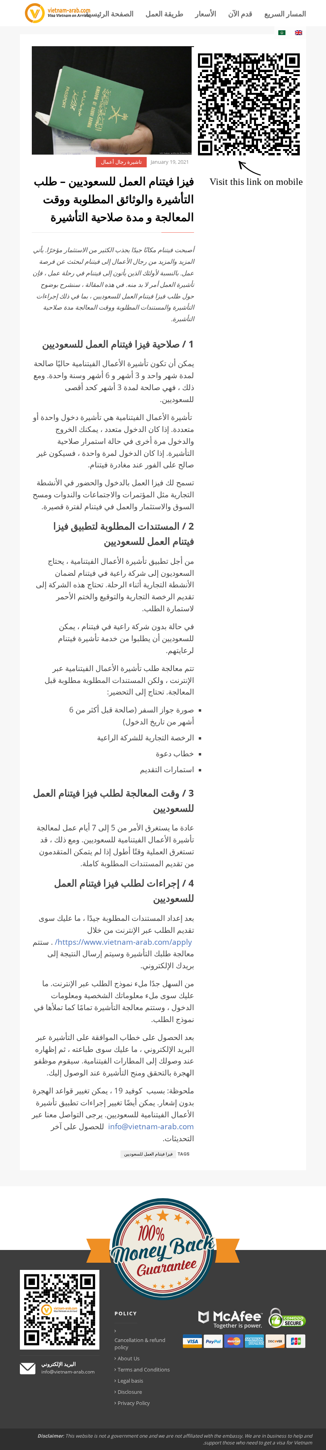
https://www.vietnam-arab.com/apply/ (123, 942)
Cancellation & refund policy (139, 1343)
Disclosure (130, 1391)
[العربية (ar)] (281, 32)
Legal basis (130, 1380)
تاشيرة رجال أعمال (121, 162)
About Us (129, 1358)
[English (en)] (298, 32)
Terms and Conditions (144, 1369)
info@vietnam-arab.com (151, 1126)
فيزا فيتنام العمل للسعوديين (148, 1154)
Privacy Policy (134, 1403)
